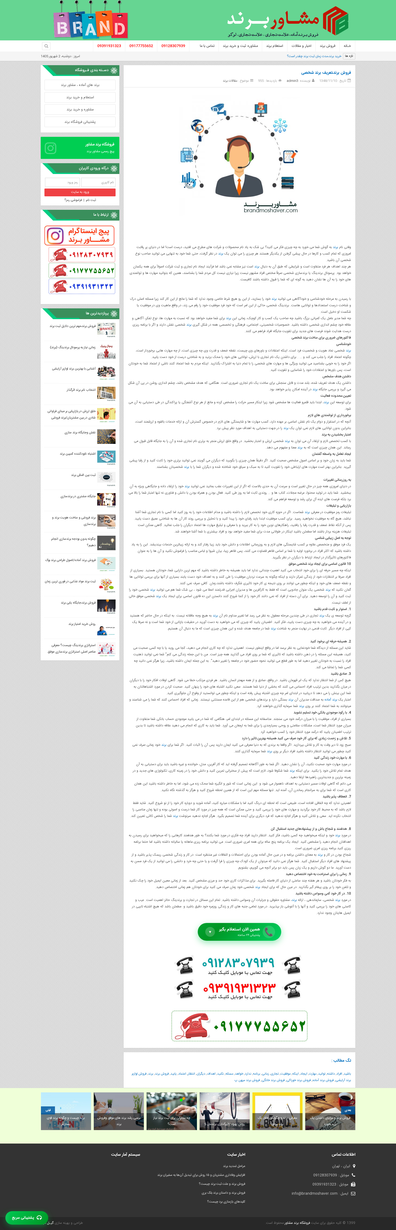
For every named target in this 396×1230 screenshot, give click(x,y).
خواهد (239, 1073)
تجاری (275, 1073)
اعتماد (182, 1073)
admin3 (292, 80)
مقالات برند (230, 80)
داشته (331, 1073)
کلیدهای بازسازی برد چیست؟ (226, 1201)
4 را (339, 56)
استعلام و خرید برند (80, 97)
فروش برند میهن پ (247, 1080)
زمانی (265, 1073)
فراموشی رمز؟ (73, 200)
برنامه (256, 1073)
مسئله (229, 1073)
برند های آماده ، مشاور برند (80, 85)
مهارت (313, 1073)
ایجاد (303, 1073)
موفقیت (285, 1073)
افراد (339, 1073)
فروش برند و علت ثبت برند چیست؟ (222, 1184)
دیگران (201, 1073)
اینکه (295, 1073)
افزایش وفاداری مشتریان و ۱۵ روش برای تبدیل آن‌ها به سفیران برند (201, 1175)
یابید (174, 1073)
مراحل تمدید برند (234, 1166)
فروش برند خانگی (273, 1080)
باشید (347, 1073)
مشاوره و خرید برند (80, 110)
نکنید (220, 1073)
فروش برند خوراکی (298, 1080)
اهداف (211, 1073)
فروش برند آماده (323, 1080)
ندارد (248, 1073)
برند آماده (331, 700)
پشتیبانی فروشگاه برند (80, 122)
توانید (321, 1073)
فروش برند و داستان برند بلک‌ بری (223, 1193)
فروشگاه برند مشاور (297, 1223)
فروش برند (162, 1073)
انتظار (191, 1073)
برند (335, 247)
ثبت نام (91, 200)
